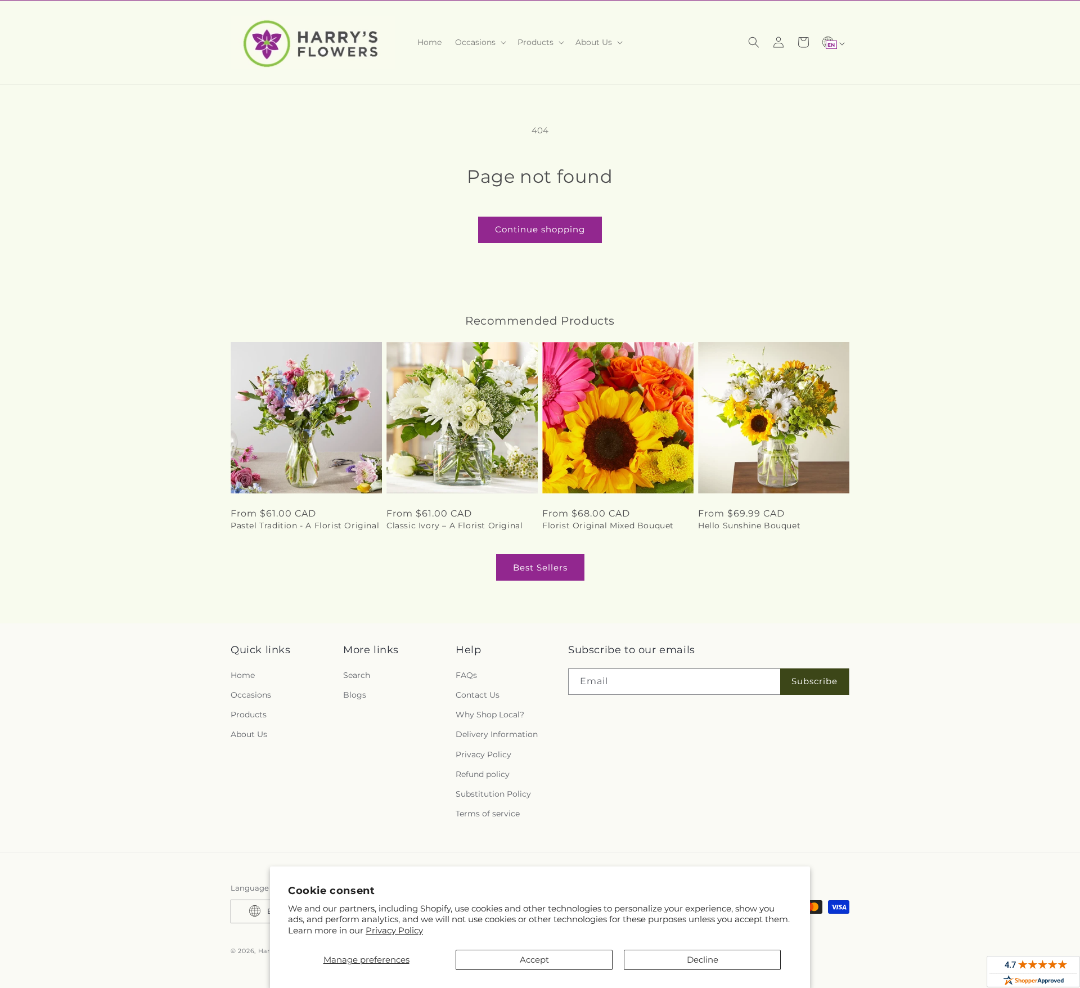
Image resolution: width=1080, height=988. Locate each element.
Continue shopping (540, 229)
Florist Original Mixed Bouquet (608, 525)
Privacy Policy (394, 930)
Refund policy (483, 774)
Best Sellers (540, 567)
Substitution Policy (493, 793)
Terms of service (488, 814)
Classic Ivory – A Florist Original (454, 525)
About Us (249, 734)
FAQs (466, 675)
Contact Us (478, 694)
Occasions (251, 694)
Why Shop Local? (490, 714)
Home (243, 675)
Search (356, 675)
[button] (479, 42)
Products (249, 714)
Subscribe (814, 681)
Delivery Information (497, 734)
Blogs (354, 694)
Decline (702, 959)
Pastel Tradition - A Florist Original (305, 525)
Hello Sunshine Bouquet (749, 525)
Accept (534, 959)
